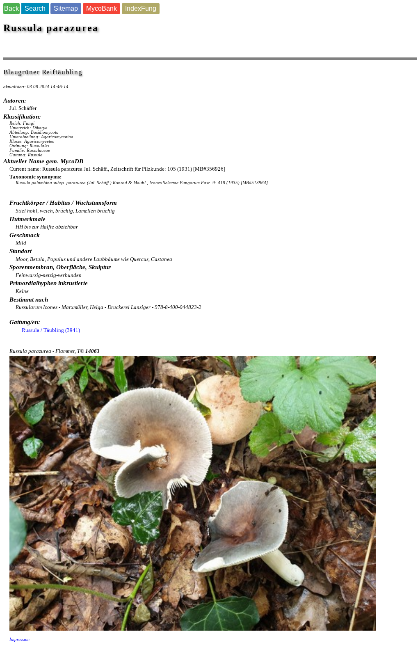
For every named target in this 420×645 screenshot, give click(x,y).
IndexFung (140, 8)
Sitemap (66, 8)
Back (11, 8)
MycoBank (101, 8)
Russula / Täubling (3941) (51, 330)
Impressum (19, 639)
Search (35, 8)
